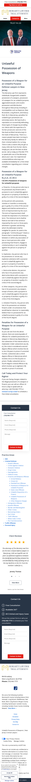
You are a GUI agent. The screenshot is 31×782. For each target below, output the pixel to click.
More (25, 18)
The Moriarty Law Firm (21, 773)
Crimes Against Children (15, 465)
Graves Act (14, 481)
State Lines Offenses (17, 490)
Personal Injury (10, 525)
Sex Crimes (11, 514)
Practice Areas (8, 455)
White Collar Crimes (14, 519)
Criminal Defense (10, 461)
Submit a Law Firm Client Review (15, 589)
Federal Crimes (13, 474)
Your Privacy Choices (13, 739)
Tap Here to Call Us (15, 5)
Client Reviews (15, 536)
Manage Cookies (19, 741)
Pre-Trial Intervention (15, 521)
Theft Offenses (13, 516)
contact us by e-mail (10, 392)
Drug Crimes (12, 470)
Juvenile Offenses (13, 505)
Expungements (13, 472)
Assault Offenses (13, 463)
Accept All (9, 773)
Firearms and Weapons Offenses (18, 477)
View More (15, 583)
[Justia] (15, 688)
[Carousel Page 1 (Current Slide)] (12, 576)
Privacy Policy (15, 719)
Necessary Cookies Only (9, 777)
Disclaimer (16, 717)
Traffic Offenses (10, 523)
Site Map (15, 722)
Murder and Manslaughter (16, 508)
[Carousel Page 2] (15, 576)
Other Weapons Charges (19, 501)
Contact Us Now (15, 447)
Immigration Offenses (15, 503)
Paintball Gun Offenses (18, 483)
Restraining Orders (14, 512)
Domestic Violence (14, 468)
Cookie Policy (7, 741)
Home (5, 18)
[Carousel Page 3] (19, 576)
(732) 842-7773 (13, 681)
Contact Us (15, 18)
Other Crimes (12, 510)
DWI (6, 459)
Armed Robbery (16, 479)
